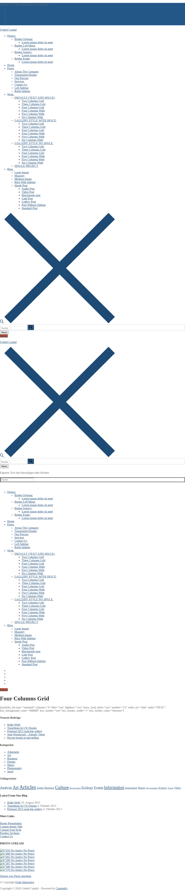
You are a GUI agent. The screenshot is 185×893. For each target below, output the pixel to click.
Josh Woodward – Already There (26, 734)
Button (4, 335)
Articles (27, 787)
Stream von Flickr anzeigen (15, 876)
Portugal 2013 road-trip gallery (24, 731)
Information (114, 787)
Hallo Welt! (13, 724)
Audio (40, 787)
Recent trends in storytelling (23, 737)
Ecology (87, 787)
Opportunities (152, 788)
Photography (14, 768)
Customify (61, 888)
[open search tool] (57, 322)
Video (177, 787)
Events (98, 787)
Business (12, 758)
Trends (170, 788)
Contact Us (6, 836)
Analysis (6, 787)
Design (11, 761)
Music (10, 765)
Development (75, 788)
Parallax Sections (10, 833)
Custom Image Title (11, 826)
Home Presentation (11, 823)
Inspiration (131, 787)
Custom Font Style (10, 829)
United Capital (8, 29)
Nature (141, 787)
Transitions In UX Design (22, 728)
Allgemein (13, 752)
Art (9, 755)
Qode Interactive (24, 882)
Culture (62, 787)
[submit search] (30, 327)
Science (162, 787)
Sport (10, 771)
